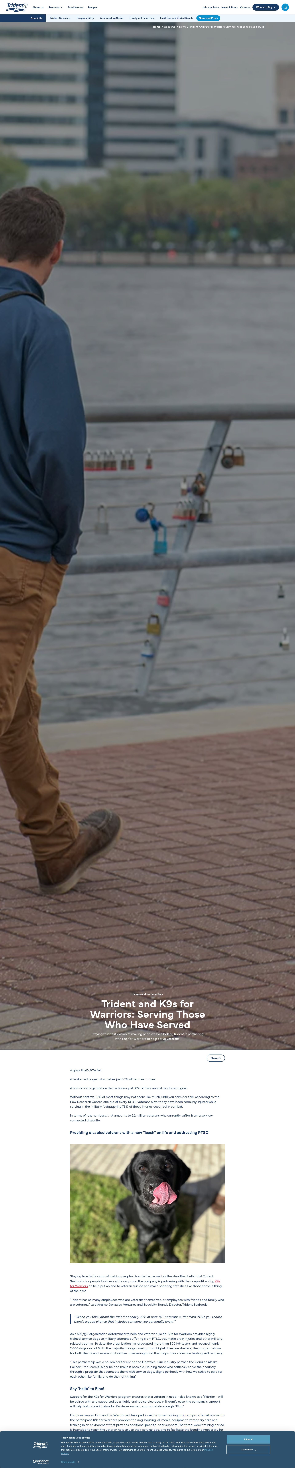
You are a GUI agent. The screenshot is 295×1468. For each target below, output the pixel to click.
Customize (247, 1449)
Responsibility (85, 18)
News (182, 26)
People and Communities (147, 994)
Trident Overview (60, 18)
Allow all (248, 1439)
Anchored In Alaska (111, 18)
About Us (36, 18)
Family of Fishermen (142, 18)
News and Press (208, 18)
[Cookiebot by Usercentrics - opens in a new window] (40, 1462)
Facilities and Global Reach (176, 18)
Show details (68, 1462)
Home (156, 26)
